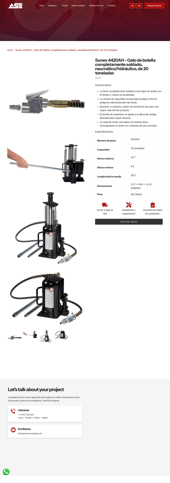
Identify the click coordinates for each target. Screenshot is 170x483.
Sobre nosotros (78, 5)
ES (139, 6)
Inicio (42, 5)
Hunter (65, 5)
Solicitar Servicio (96, 5)
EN (132, 6)
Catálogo (52, 5)
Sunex (98, 78)
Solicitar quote (128, 222)
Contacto (111, 5)
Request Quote (154, 6)
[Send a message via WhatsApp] (6, 472)
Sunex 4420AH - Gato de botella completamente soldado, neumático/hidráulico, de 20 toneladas (66, 50)
